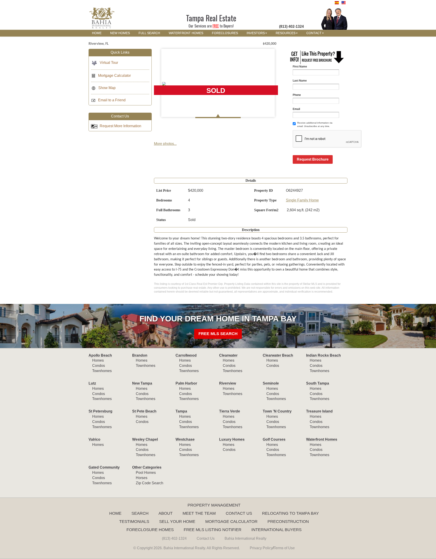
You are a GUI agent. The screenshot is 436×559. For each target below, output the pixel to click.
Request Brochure (313, 159)
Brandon (139, 355)
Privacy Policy (261, 548)
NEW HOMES (120, 33)
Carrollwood (186, 355)
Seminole (271, 383)
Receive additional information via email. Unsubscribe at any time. (314, 124)
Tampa (181, 411)
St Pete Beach (144, 411)
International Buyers (276, 529)
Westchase (185, 439)
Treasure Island (319, 411)
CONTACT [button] (314, 33)
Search (140, 513)
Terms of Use (284, 548)
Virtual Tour (109, 63)
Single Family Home (302, 200)
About (166, 513)
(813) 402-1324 (174, 538)
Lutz (92, 383)
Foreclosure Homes (150, 529)
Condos (98, 366)
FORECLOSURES (225, 33)
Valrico (94, 439)
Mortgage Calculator (114, 75)
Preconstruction (288, 521)
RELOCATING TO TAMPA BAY (290, 513)
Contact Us (239, 513)
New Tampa (142, 383)
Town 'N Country (277, 411)
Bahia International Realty (245, 538)
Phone (297, 95)
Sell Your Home (177, 521)
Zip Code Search (149, 483)
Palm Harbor (186, 383)
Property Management (214, 505)
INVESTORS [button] (256, 33)
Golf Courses (274, 439)
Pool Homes (146, 473)
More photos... (165, 144)
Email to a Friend (112, 100)
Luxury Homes (232, 439)
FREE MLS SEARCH (218, 333)
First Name (300, 66)
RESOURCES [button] (285, 33)
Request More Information (120, 126)
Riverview (227, 383)
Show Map (107, 88)
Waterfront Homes (321, 439)
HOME (97, 33)
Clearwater (228, 355)
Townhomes (102, 371)
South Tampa (317, 383)
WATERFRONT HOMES (186, 33)
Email (296, 109)
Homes (98, 360)
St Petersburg (100, 411)
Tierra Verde (229, 411)
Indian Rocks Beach (323, 355)
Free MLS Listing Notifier (212, 529)
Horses (141, 478)
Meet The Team (199, 513)
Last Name (300, 80)
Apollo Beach (100, 355)
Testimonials (134, 521)
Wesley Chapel (145, 439)
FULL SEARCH (149, 33)
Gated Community (104, 467)
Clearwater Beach (278, 355)
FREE (216, 26)
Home (115, 513)
